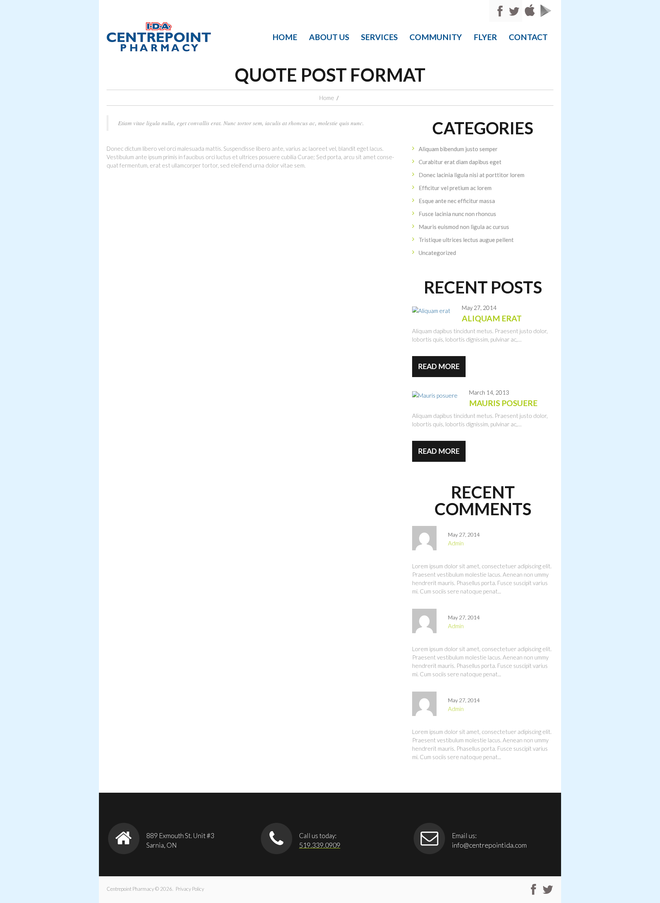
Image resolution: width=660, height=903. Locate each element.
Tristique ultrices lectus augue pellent (466, 239)
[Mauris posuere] (435, 395)
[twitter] (547, 890)
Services (379, 37)
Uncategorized (437, 252)
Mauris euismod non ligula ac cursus (464, 226)
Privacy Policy (190, 889)
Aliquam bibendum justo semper (458, 148)
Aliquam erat (492, 318)
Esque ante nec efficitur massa (457, 200)
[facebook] (533, 890)
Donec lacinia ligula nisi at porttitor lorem (471, 174)
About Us (329, 37)
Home (284, 37)
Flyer (485, 37)
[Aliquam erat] (431, 310)
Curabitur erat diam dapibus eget (460, 161)
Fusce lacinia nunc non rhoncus (457, 213)
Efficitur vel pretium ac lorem (455, 187)
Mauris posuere (503, 403)
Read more (438, 366)
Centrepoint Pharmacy (130, 889)
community (435, 37)
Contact (528, 37)
